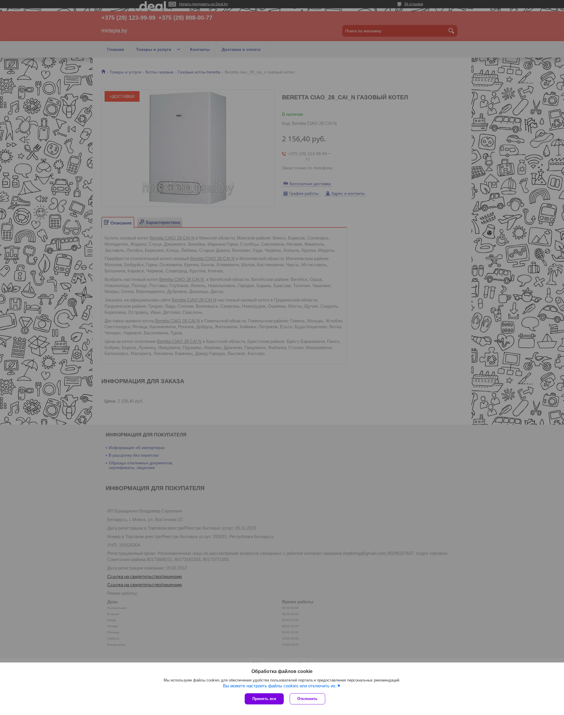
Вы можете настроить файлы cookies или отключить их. (280, 685)
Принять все (264, 698)
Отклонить (307, 698)
